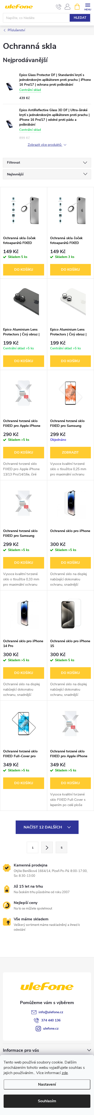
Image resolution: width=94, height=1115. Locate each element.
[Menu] (87, 6)
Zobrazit (70, 452)
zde (65, 1073)
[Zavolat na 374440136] (59, 7)
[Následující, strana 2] (47, 847)
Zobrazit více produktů (45, 145)
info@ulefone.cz (51, 1012)
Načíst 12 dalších (43, 827)
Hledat (80, 18)
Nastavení (47, 1084)
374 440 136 (50, 1020)
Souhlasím (47, 1101)
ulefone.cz (51, 1028)
